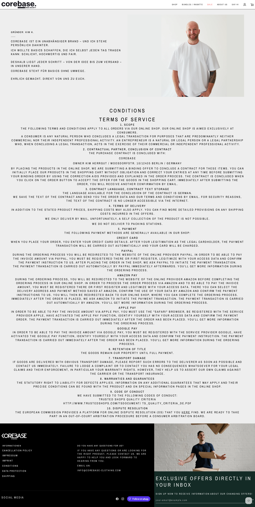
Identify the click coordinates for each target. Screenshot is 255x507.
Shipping (8, 476)
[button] (175, 4)
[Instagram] (122, 499)
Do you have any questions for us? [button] (100, 445)
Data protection (14, 471)
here (186, 412)
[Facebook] (117, 499)
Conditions (10, 465)
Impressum (10, 455)
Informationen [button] (11, 445)
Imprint (7, 460)
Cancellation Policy (17, 450)
